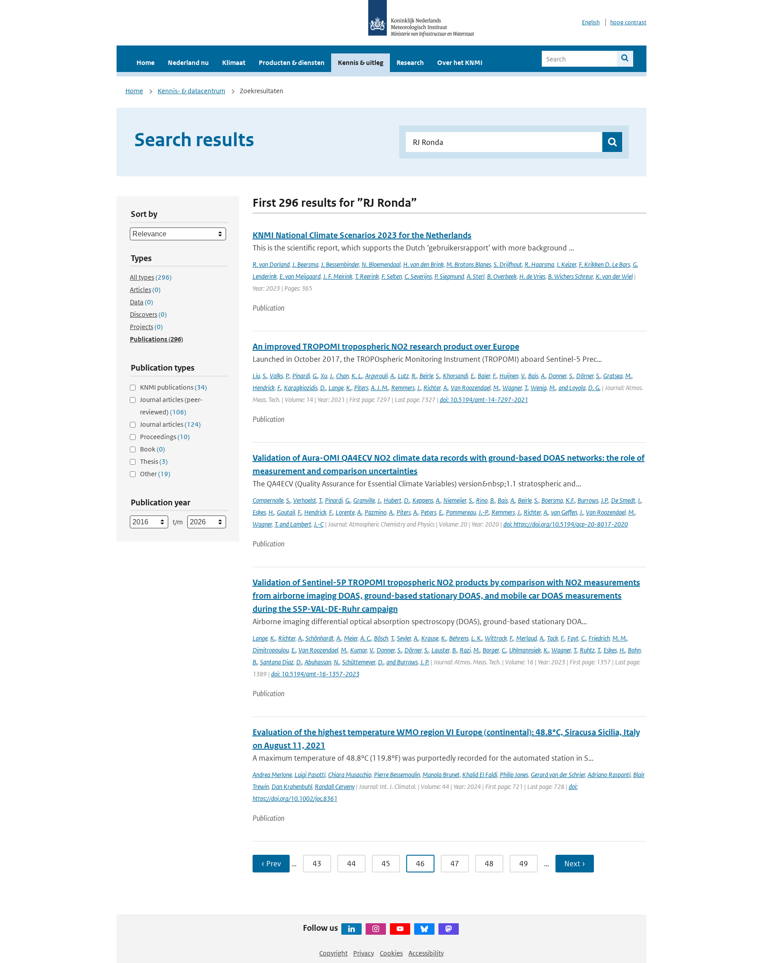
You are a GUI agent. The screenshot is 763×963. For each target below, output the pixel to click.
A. (392, 376)
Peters (428, 512)
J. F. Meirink (337, 276)
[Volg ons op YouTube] (400, 928)
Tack (552, 638)
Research (410, 62)
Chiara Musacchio (349, 774)
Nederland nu (188, 62)
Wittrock (496, 638)
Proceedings (165, 436)
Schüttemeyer (358, 662)
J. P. (424, 662)
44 (351, 863)
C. (583, 638)
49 (523, 863)
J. (331, 376)
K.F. (570, 500)
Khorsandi (455, 376)
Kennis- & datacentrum (191, 91)
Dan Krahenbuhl (292, 786)
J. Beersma (305, 264)
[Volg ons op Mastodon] (449, 928)
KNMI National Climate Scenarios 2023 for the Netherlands (362, 235)
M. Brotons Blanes (468, 264)
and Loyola (572, 387)
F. (495, 376)
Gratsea (613, 376)
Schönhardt (320, 638)
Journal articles (170, 424)
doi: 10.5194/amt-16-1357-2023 (315, 674)
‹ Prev (271, 863)
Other (155, 474)
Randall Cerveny (335, 786)
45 (386, 863)
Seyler (404, 638)
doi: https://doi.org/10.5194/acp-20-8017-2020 (565, 524)
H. (271, 512)
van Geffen (564, 512)
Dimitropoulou (271, 650)
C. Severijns (418, 276)
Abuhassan (318, 662)
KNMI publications (173, 387)
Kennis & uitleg (360, 62)
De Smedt (623, 500)
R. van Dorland (271, 264)
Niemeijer (454, 500)
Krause (429, 638)
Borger (491, 650)
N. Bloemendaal (381, 264)
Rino (481, 500)
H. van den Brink (423, 264)
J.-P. (484, 512)
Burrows (588, 500)
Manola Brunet (441, 774)
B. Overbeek (502, 276)
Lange (336, 387)
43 (317, 863)
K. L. (357, 376)
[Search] (625, 59)
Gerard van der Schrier (558, 774)
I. (639, 500)
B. (492, 500)
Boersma (552, 500)
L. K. (476, 638)
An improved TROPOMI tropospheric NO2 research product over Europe (386, 346)
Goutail (286, 512)
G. (315, 376)
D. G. (594, 387)
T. (526, 387)
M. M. (619, 638)
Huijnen (508, 376)
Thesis (154, 461)
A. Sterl (475, 276)
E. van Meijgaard (300, 276)
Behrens (458, 638)
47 (454, 863)
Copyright (333, 953)
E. (473, 376)
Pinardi (301, 376)
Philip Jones (514, 774)
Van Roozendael (471, 387)
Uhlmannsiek (525, 650)
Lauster (440, 650)
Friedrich (599, 638)
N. (337, 662)
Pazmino (375, 512)
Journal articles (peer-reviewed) (171, 405)
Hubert (392, 500)
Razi (465, 650)
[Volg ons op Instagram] (376, 928)
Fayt (572, 638)
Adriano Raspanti (609, 774)
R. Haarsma (539, 264)
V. (523, 376)
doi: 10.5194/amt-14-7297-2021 (484, 399)
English (591, 22)
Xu (324, 376)
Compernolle (268, 500)
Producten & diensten (292, 62)
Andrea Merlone (272, 774)
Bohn (634, 650)
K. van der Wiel (614, 276)
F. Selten (392, 276)
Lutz (403, 376)
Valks (276, 376)
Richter (432, 387)
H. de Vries (532, 276)
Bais (533, 376)
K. (348, 387)
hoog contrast (628, 22)
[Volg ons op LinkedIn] (351, 928)
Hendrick (264, 387)
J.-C (319, 524)
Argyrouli (376, 376)
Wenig (539, 387)
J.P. (604, 500)
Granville (364, 500)
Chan (342, 376)
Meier (351, 638)
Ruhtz (587, 650)
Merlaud (526, 638)
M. (628, 376)
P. (288, 376)
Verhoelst (304, 500)
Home (145, 62)
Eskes (259, 512)
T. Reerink (367, 276)
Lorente (345, 512)
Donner (557, 376)
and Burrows (402, 662)
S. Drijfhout (508, 264)
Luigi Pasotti (310, 774)
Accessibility (426, 953)
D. (323, 387)
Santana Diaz (277, 662)
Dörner (584, 376)
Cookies (391, 953)
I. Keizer (566, 264)
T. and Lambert (293, 524)
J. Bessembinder (340, 264)
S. (265, 376)
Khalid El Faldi (479, 774)
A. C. (365, 638)
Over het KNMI (460, 62)
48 (489, 863)
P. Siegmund (449, 276)
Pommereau (461, 512)
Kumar (358, 650)
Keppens (422, 500)
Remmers (403, 387)
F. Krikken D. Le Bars (604, 264)
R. (414, 376)
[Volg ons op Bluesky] (424, 928)
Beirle (426, 376)
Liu (256, 376)
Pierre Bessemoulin (397, 774)
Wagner (512, 387)
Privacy (363, 953)
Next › (574, 863)
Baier (484, 376)
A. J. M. (380, 387)
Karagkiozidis (300, 387)
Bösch (381, 638)
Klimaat (234, 62)
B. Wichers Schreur (570, 276)
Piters (361, 387)
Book (152, 449)
